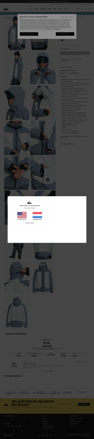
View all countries (29, 223)
